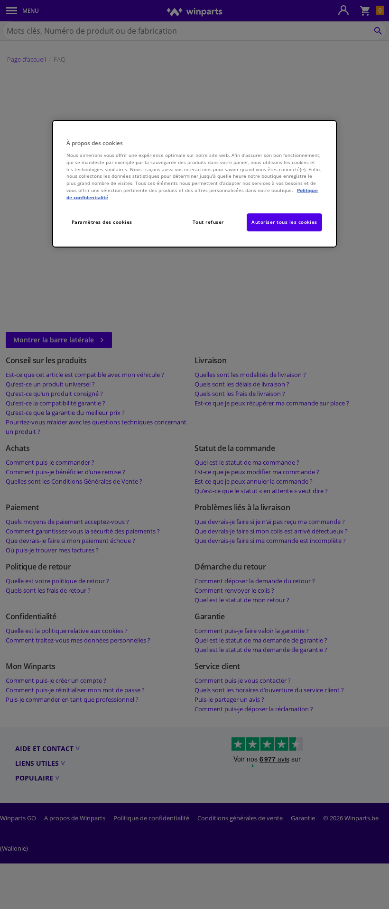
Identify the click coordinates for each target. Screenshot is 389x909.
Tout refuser (208, 222)
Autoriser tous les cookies (284, 222)
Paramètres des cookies (102, 222)
